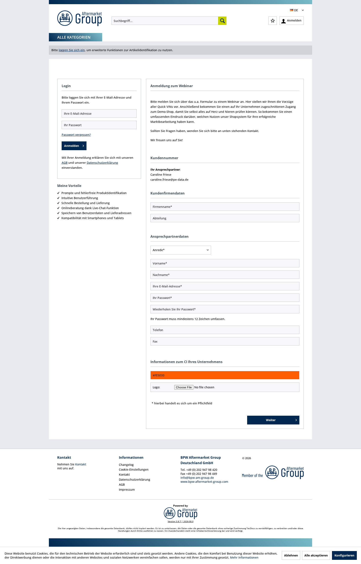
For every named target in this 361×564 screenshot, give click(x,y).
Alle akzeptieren (316, 555)
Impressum (127, 490)
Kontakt (80, 464)
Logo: (156, 387)
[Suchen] (222, 21)
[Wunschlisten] (272, 21)
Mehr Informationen (244, 557)
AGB (122, 485)
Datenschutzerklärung (134, 479)
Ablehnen (291, 555)
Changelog (126, 465)
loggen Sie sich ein (72, 50)
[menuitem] (169, 21)
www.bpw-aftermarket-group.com (204, 482)
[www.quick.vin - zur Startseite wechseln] (79, 18)
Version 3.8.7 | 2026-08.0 (180, 521)
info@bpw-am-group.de (197, 478)
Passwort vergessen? (76, 135)
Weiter (271, 420)
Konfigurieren (344, 555)
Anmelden (71, 146)
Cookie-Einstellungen (134, 469)
